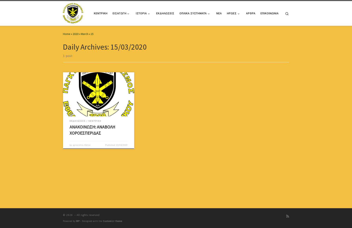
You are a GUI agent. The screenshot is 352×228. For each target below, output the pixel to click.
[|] (73, 12)
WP (78, 221)
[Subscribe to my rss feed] (287, 216)
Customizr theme (112, 221)
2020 (75, 34)
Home (66, 34)
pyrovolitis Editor (82, 145)
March (84, 34)
